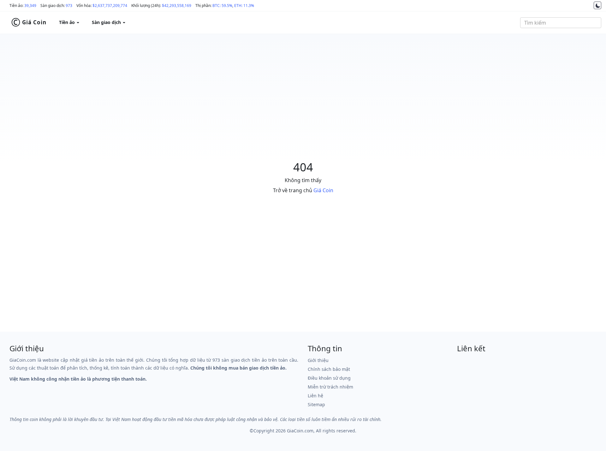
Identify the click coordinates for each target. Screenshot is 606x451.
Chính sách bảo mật (329, 369)
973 (69, 5)
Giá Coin (28, 22)
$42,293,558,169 (176, 5)
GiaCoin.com (300, 431)
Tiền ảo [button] (67, 22)
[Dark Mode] (597, 5)
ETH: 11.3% (244, 5)
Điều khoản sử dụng (329, 378)
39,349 (30, 5)
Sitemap (316, 404)
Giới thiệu (318, 360)
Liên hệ (315, 396)
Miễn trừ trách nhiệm (330, 387)
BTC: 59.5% (222, 5)
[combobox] (560, 22)
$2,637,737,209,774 (109, 5)
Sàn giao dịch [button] (107, 22)
